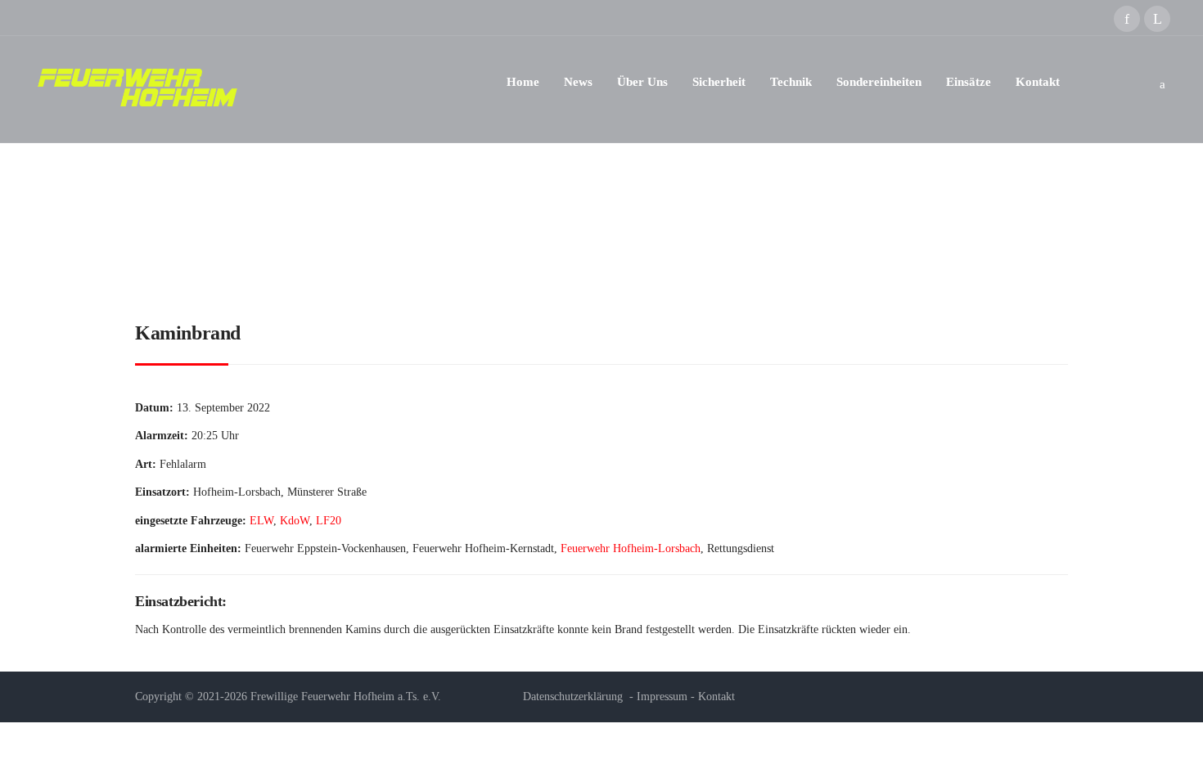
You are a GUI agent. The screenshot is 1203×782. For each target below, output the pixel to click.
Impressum (662, 696)
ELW (261, 521)
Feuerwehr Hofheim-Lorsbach (631, 548)
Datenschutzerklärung (573, 696)
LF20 (328, 521)
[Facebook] (1127, 19)
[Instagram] (1157, 19)
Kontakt (716, 696)
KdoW (294, 521)
